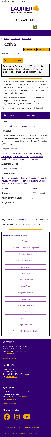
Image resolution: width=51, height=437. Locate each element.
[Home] (25, 10)
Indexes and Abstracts (10, 126)
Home (6, 38)
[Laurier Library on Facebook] (7, 417)
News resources (28, 126)
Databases (26, 38)
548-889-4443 (11, 376)
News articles (39, 181)
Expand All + (29, 49)
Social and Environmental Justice (25, 331)
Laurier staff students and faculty (14, 169)
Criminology (25, 267)
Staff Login (33, 433)
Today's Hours (27, 20)
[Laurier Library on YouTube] (27, 417)
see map (24, 351)
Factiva (4, 108)
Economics (13, 159)
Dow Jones (15, 54)
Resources (15, 38)
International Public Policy (25, 305)
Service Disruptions (32, 427)
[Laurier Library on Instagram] (17, 417)
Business (19, 154)
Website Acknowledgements (15, 433)
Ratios (25, 184)
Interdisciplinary (8, 154)
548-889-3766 (11, 354)
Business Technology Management (25, 248)
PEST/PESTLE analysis (11, 184)
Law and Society (25, 312)
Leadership (24, 159)
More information (9, 358)
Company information (10, 178)
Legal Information (37, 159)
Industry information (9, 181)
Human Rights (25, 286)
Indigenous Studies (25, 293)
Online (34, 188)
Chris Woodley (19, 220)
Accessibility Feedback (13, 427)
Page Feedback (43, 220)
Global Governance (25, 280)
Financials (42, 178)
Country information (28, 178)
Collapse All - (43, 49)
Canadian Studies (21, 156)
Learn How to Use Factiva (21, 115)
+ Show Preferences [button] (13, 1)
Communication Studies (25, 260)
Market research (25, 181)
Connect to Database (13, 60)
